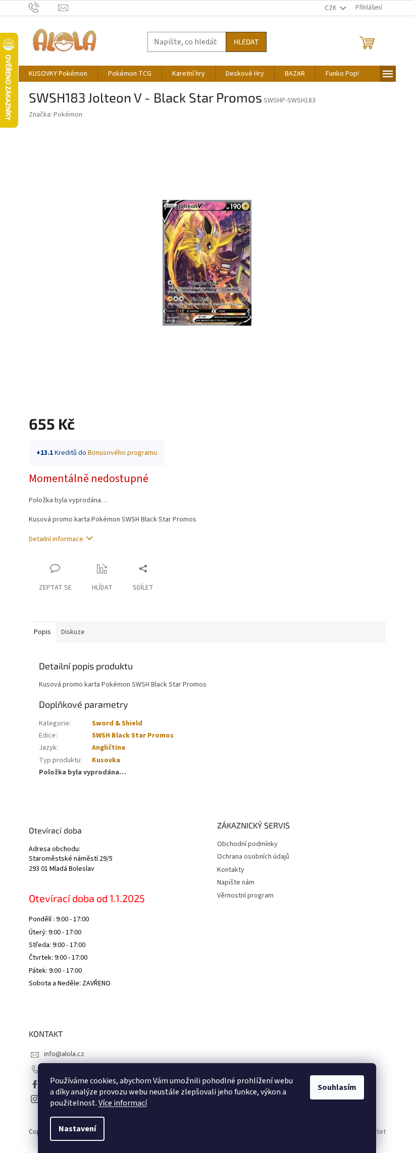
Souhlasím (337, 1087)
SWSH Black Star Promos (133, 735)
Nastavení (77, 1128)
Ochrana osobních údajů (253, 857)
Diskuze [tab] (73, 632)
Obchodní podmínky (247, 844)
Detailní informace (56, 539)
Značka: (55, 115)
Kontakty (230, 870)
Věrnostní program (245, 895)
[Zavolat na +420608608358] (44, 7)
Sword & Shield (117, 723)
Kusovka (106, 760)
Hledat (246, 41)
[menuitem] (58, 74)
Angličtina (108, 748)
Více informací (122, 1103)
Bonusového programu (122, 453)
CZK (331, 8)
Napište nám (235, 882)
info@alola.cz (64, 1054)
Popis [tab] (42, 632)
